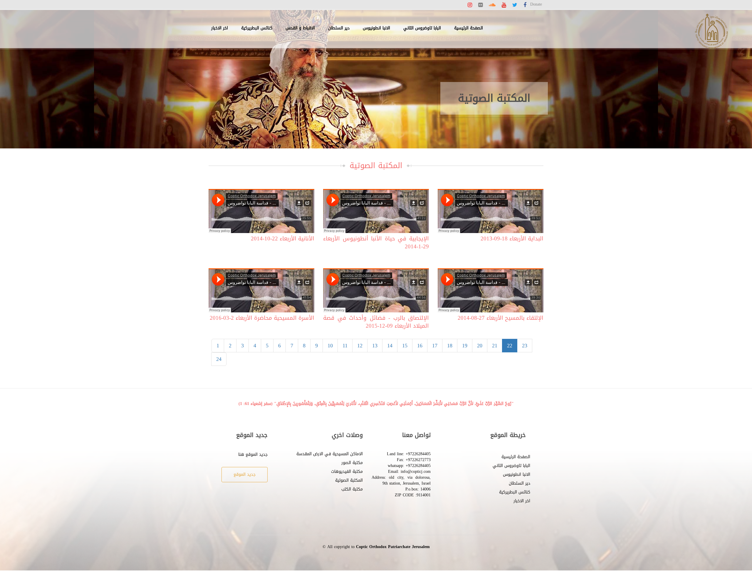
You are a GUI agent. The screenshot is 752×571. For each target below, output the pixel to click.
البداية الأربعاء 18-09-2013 (512, 239)
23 (524, 346)
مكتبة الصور (352, 463)
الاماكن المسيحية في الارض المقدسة (329, 454)
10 (330, 346)
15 (404, 346)
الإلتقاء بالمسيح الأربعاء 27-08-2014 (500, 318)
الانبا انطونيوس (376, 28)
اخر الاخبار (219, 28)
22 (509, 346)
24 (218, 359)
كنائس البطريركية (256, 28)
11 (345, 346)
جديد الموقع (245, 474)
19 (464, 346)
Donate (536, 4)
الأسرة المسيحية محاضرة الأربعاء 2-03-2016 (262, 318)
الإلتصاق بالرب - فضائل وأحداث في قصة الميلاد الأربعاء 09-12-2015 (376, 322)
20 (479, 346)
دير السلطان (339, 28)
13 (374, 346)
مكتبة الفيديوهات (347, 471)
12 (359, 346)
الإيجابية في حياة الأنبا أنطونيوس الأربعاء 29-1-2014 (376, 243)
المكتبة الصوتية (349, 480)
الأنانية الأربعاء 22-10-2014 (282, 239)
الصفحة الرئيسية (468, 28)
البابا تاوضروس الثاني (422, 28)
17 (434, 346)
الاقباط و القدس (300, 28)
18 (449, 346)
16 (419, 346)
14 (389, 346)
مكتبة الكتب (352, 489)
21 (494, 346)
